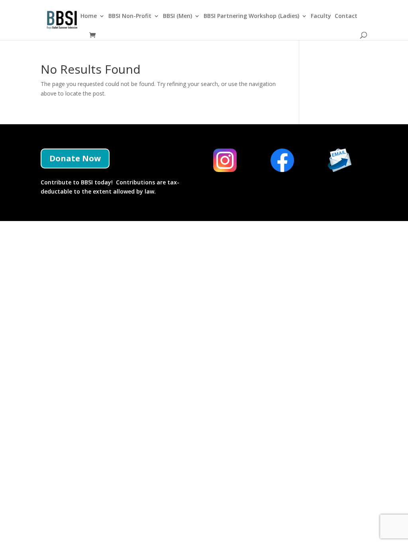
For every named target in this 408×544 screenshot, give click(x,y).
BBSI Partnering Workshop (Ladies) (251, 16)
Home (88, 16)
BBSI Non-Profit (129, 16)
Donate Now (75, 158)
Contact (346, 16)
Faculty (321, 16)
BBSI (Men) (177, 16)
